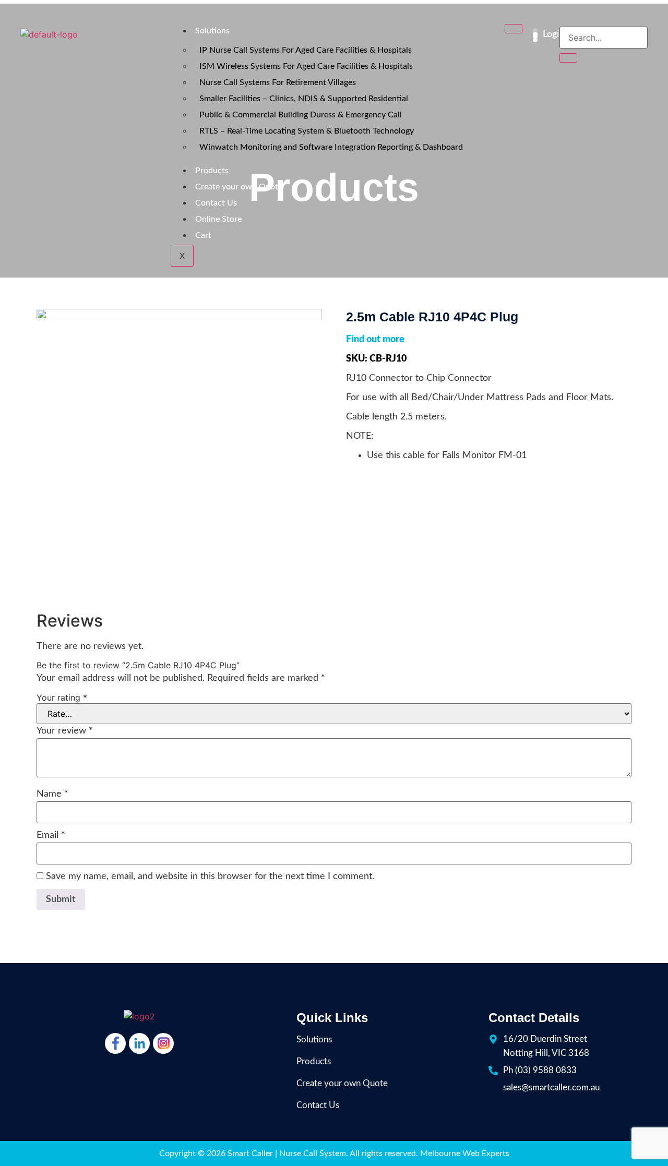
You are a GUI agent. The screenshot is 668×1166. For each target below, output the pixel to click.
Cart (204, 235)
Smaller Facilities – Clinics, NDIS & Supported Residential (303, 98)
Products (212, 170)
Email (51, 835)
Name (52, 794)
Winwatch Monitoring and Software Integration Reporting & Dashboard (331, 147)
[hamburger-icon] (513, 28)
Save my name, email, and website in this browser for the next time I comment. (210, 876)
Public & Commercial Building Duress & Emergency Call (300, 115)
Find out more (375, 339)
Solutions (212, 31)
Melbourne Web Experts (464, 1153)
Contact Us (216, 203)
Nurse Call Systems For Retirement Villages (277, 82)
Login (553, 34)
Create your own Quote (238, 187)
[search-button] (568, 58)
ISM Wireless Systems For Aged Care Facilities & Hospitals (306, 66)
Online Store (218, 219)
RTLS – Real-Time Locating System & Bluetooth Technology (306, 131)
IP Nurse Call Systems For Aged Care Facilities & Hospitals (305, 50)
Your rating (62, 697)
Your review (65, 731)
